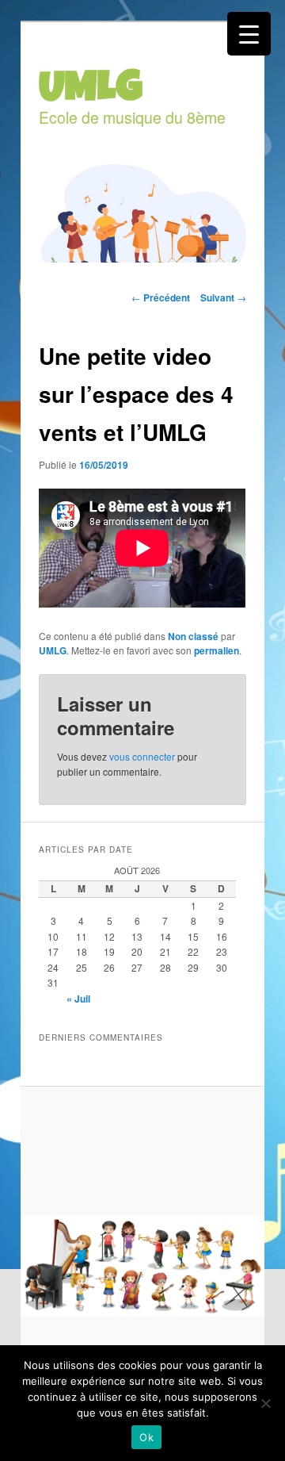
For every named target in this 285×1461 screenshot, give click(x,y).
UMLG (52, 650)
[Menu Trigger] (249, 34)
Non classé (193, 636)
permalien (216, 650)
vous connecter (142, 756)
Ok (146, 1437)
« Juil (78, 998)
